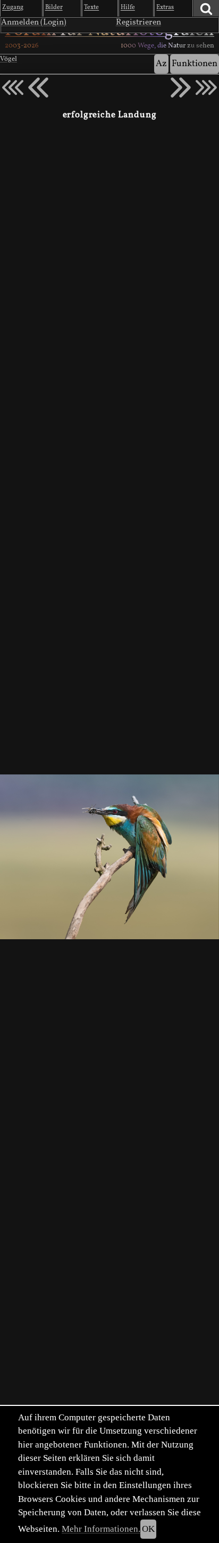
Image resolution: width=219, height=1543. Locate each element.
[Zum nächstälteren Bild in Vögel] (180, 87)
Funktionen (194, 64)
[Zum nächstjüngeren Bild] (13, 87)
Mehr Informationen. (101, 1529)
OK (148, 1529)
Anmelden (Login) (33, 22)
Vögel (8, 59)
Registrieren (138, 22)
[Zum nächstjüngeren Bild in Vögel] (38, 87)
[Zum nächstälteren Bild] (206, 87)
